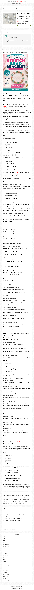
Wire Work (23, 503)
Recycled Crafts (6, 546)
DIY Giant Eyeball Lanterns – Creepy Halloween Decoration (14, 511)
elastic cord (15, 180)
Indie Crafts (5, 561)
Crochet (4, 542)
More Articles (7, 509)
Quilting (4, 540)
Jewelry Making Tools (11, 35)
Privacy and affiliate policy (18, 588)
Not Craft (4, 578)
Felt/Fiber (29, 497)
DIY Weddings (5, 576)
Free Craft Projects (6, 580)
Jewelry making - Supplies (27, 499)
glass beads (16, 172)
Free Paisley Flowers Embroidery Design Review (12, 518)
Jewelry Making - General (17, 499)
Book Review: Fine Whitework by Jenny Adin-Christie (13, 525)
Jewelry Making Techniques (15, 501)
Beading (10, 495)
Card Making (5, 549)
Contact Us (13, 588)
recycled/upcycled (18, 503)
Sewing (4, 536)
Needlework (5, 568)
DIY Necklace (6, 497)
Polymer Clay (5, 551)
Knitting (4, 538)
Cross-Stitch (5, 553)
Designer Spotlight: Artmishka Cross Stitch (11, 512)
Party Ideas (5, 572)
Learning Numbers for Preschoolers (10, 527)
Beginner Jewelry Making (14, 495)
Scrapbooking (5, 548)
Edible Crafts (5, 555)
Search (25, 1)
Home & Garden (6, 544)
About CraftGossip (21, 586)
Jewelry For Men (7, 499)
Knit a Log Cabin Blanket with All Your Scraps (11, 520)
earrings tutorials (25, 497)
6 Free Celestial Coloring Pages (9, 529)
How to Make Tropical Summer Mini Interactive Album (13, 524)
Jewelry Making (17, 4)
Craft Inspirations (24, 495)
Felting (4, 557)
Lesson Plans (5, 566)
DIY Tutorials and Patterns (15, 497)
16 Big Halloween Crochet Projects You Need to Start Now (14, 522)
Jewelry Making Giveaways (5, 501)
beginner (5, 106)
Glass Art (4, 559)
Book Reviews (19, 495)
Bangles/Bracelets (6, 495)
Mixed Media (13, 503)
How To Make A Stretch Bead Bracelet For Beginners (15, 52)
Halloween (4, 499)
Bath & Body (5, 570)
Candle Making (6, 574)
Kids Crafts (5, 563)
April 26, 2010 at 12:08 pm (12, 37)
